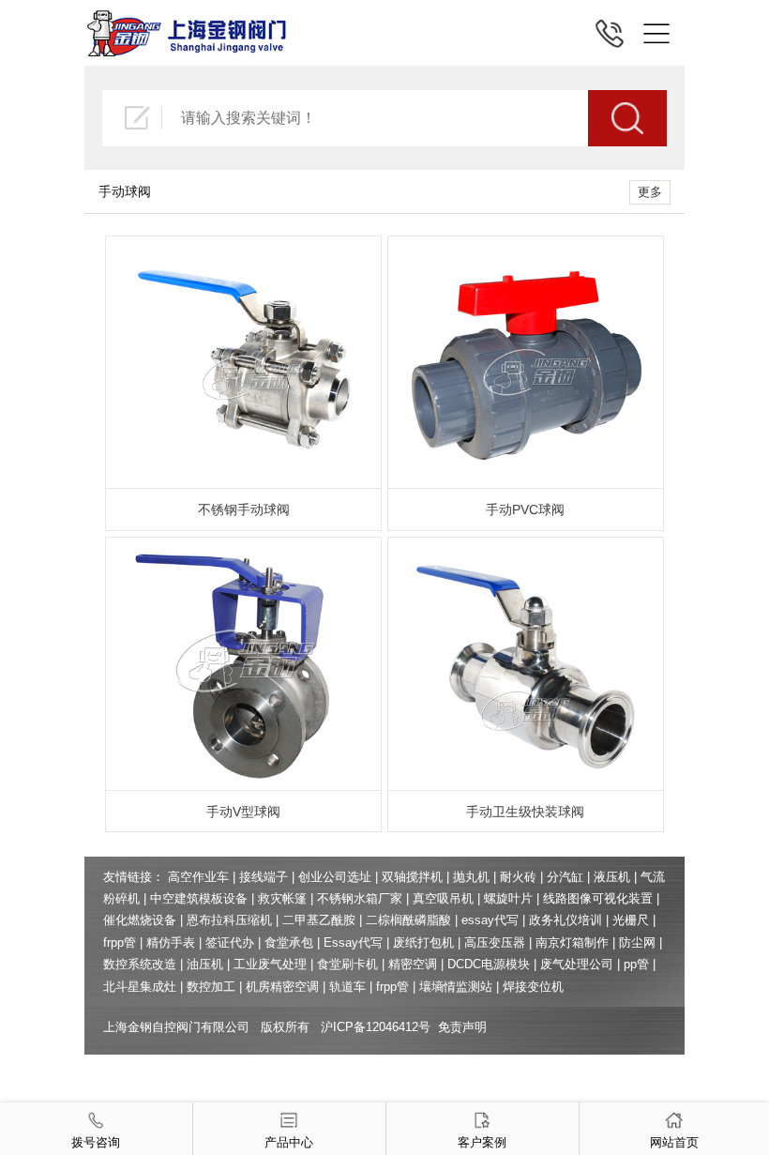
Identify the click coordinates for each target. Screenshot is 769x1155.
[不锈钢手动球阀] (243, 245)
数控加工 (211, 987)
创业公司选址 (334, 877)
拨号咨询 (95, 1142)
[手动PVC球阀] (525, 245)
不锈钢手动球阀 (244, 509)
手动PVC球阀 (525, 509)
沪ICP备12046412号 (375, 1027)
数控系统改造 (139, 964)
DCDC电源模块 (488, 964)
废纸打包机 (423, 942)
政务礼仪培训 (565, 920)
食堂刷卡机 (347, 964)
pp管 (636, 964)
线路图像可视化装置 (598, 898)
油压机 (205, 964)
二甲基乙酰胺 (318, 920)
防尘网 (637, 942)
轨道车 (347, 987)
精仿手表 (170, 942)
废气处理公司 (576, 964)
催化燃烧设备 (139, 920)
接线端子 (263, 877)
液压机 (612, 877)
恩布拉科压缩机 (229, 920)
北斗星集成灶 (139, 987)
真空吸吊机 (443, 898)
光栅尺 (630, 920)
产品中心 (288, 1142)
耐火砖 (518, 877)
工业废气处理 (270, 964)
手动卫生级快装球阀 (525, 811)
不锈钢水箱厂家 (359, 898)
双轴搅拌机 (412, 877)
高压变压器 (494, 942)
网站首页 (674, 1142)
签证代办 (229, 942)
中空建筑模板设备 (199, 898)
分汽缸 (565, 877)
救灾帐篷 (282, 898)
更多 (650, 192)
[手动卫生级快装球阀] (525, 547)
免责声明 (462, 1027)
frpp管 (119, 942)
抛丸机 (471, 877)
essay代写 (490, 920)
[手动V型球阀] (243, 547)
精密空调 (412, 964)
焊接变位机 (533, 987)
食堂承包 (288, 942)
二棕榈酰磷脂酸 (408, 920)
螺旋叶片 (508, 898)
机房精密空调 (282, 987)
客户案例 (482, 1142)
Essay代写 (353, 942)
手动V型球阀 (243, 811)
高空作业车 (198, 877)
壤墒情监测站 (455, 987)
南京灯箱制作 (572, 942)
